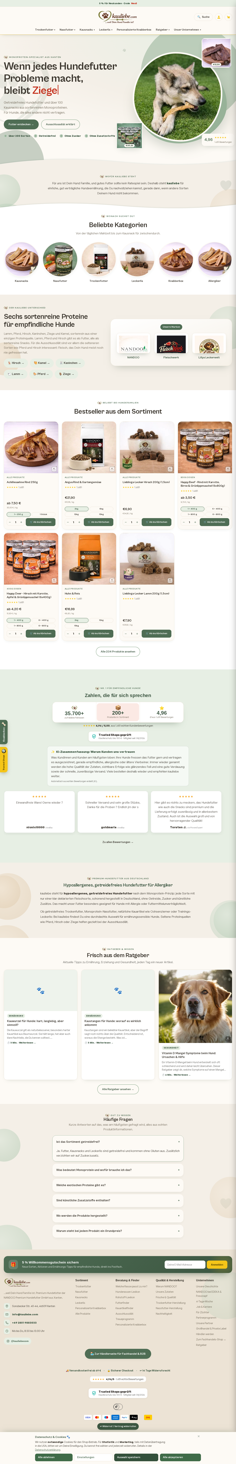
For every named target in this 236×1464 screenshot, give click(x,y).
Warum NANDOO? (166, 1286)
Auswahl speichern (128, 1457)
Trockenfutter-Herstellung (171, 1302)
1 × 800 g (192, 514)
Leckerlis (105, 29)
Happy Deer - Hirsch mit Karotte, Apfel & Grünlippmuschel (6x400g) (29, 595)
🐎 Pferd (41, 374)
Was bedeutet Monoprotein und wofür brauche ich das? (94, 1170)
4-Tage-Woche (204, 1301)
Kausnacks (87, 29)
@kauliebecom (20, 1341)
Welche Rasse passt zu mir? (131, 1286)
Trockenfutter (45, 29)
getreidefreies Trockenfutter (64, 911)
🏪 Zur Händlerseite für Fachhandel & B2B (118, 1354)
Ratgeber (162, 29)
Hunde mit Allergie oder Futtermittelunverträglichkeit (151, 903)
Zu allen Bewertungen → (118, 842)
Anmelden (217, 1264)
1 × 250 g (18, 514)
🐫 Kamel (42, 363)
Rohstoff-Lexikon (125, 1297)
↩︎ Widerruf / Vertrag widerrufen (118, 1426)
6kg (101, 509)
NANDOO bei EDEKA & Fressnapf (208, 1294)
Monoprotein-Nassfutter (100, 911)
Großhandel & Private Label (211, 1328)
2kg (76, 509)
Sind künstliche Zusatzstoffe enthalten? (83, 1200)
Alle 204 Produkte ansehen (118, 651)
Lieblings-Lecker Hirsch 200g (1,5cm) (146, 482)
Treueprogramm (125, 1319)
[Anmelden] (219, 17)
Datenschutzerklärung (47, 1449)
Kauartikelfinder (124, 1308)
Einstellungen (85, 1457)
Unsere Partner (204, 1323)
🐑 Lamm (16, 374)
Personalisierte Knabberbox (134, 29)
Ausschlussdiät (124, 1313)
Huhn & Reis (72, 593)
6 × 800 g (217, 514)
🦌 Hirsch (16, 363)
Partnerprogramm (206, 1317)
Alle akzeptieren (173, 1457)
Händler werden (205, 1334)
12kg (76, 514)
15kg (101, 514)
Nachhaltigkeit (164, 1313)
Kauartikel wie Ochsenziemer (150, 911)
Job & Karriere (204, 1306)
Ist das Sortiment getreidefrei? (78, 1142)
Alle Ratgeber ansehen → (118, 1089)
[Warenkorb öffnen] (228, 17)
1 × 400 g (192, 509)
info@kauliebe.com (25, 1314)
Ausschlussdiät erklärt (60, 124)
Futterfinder (122, 1302)
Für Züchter (202, 1312)
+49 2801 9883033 (24, 1322)
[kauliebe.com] (118, 17)
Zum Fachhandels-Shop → (211, 1339)
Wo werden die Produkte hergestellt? (81, 1216)
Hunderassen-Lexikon (128, 1291)
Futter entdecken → (21, 124)
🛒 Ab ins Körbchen (40, 522)
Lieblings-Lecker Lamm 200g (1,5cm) (146, 593)
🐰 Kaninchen (70, 363)
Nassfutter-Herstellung (169, 1308)
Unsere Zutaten (165, 1291)
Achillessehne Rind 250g (22, 482)
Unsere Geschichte (207, 1286)
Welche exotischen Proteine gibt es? (81, 1185)
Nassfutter (67, 29)
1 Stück (43, 514)
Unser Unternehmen (187, 29)
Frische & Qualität (166, 1297)
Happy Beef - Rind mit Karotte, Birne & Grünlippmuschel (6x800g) (203, 484)
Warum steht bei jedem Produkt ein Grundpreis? (89, 1231)
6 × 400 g (217, 509)
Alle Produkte (82, 1313)
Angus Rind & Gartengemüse (83, 482)
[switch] (5, 768)
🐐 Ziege (66, 374)
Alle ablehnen (46, 1457)
